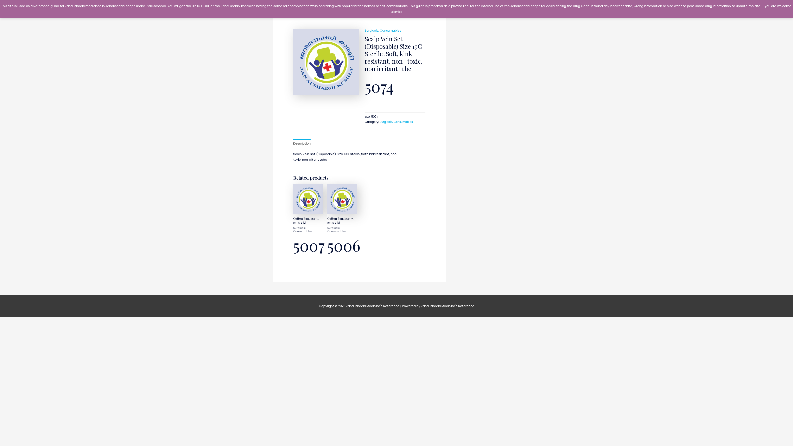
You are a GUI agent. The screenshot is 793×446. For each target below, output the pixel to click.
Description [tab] (302, 143)
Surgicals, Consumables (383, 30)
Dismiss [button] (396, 11)
